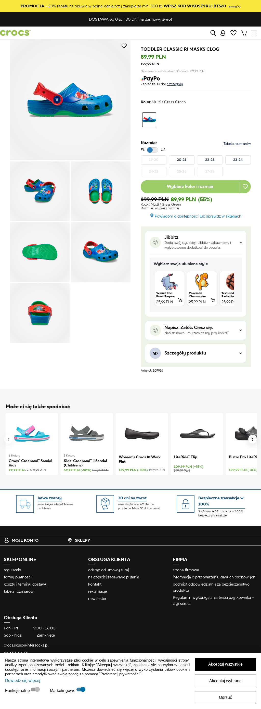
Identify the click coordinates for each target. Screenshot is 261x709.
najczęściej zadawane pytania (113, 577)
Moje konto (25, 540)
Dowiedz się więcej (22, 680)
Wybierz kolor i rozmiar (190, 186)
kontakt (94, 584)
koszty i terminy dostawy (25, 584)
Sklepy (82, 540)
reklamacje (97, 591)
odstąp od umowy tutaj (108, 570)
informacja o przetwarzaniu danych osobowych (214, 577)
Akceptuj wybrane (225, 681)
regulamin (12, 570)
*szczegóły (234, 6)
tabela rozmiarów (19, 591)
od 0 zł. (106, 19)
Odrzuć (225, 697)
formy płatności (17, 577)
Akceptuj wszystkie (225, 664)
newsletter (97, 598)
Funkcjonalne (18, 690)
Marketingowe (63, 690)
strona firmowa (186, 570)
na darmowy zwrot (149, 19)
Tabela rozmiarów (237, 144)
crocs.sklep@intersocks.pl (26, 645)
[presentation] (8, 439)
